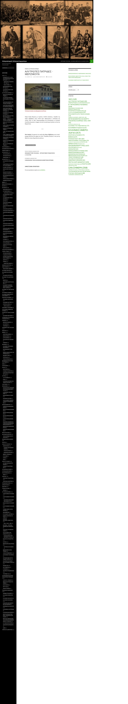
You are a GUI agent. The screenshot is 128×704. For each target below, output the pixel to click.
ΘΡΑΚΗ (72, 144)
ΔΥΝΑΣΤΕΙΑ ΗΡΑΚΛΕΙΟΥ (8, 210)
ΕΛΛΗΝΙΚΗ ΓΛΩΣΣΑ (77, 128)
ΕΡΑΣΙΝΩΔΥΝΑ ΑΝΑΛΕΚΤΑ (8, 606)
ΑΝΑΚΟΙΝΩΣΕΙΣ (5, 146)
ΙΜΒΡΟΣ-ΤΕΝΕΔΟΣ (7, 454)
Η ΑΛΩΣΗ (5, 239)
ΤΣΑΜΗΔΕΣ (5, 325)
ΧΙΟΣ (4, 459)
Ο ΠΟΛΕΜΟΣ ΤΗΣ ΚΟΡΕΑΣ (8, 554)
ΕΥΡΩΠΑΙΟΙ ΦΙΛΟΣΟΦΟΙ (8, 612)
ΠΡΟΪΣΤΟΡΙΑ (5, 157)
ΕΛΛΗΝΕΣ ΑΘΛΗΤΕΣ (6, 270)
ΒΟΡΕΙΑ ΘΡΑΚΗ (6, 336)
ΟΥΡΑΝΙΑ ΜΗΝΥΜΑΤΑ (6, 471)
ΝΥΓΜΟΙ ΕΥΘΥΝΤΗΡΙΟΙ (7, 623)
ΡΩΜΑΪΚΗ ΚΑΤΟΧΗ (7, 180)
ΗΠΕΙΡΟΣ (84, 142)
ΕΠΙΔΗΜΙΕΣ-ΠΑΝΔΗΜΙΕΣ (7, 307)
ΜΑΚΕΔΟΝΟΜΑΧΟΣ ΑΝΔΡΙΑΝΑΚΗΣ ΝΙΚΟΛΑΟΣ (79, 73)
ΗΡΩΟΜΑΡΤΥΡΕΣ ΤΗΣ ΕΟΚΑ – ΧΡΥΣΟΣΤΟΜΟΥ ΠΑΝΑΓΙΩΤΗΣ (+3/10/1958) (40, 153)
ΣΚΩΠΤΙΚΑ (4, 486)
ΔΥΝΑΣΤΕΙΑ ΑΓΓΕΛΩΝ (8, 192)
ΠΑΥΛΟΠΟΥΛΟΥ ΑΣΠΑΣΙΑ (8, 339)
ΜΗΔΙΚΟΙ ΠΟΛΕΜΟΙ (7, 172)
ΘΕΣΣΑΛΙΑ (4, 330)
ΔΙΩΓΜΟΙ (5, 200)
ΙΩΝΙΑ (3, 363)
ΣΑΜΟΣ (4, 457)
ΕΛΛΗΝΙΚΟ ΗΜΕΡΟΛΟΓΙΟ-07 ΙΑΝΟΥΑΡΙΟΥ (78, 80)
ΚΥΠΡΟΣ (4, 375)
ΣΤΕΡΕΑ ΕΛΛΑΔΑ (5, 488)
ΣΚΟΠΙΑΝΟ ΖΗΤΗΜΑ (7, 398)
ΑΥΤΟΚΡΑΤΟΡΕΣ (6, 191)
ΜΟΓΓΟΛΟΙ (5, 586)
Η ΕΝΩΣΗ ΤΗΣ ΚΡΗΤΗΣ (7, 371)
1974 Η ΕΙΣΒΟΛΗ (6, 377)
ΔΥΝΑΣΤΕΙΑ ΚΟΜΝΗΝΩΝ (8, 220)
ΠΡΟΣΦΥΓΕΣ (72, 165)
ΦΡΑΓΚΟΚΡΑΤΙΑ (6, 247)
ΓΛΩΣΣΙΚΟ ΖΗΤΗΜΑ (7, 255)
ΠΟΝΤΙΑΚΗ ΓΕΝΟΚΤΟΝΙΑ (75, 164)
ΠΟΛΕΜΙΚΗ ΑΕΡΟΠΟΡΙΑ (8, 299)
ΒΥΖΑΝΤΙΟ (71, 112)
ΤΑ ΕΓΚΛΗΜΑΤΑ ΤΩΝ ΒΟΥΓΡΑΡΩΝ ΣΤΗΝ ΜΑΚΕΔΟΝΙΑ (8, 401)
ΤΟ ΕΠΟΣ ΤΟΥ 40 (72, 169)
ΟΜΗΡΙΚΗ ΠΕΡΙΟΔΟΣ (7, 173)
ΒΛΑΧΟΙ (3, 185)
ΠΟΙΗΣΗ (4, 261)
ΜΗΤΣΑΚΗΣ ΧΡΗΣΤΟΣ (6, 434)
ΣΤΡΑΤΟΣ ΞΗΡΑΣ (6, 304)
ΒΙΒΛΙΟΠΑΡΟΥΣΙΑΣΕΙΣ (6, 184)
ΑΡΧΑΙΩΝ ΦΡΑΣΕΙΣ (7, 253)
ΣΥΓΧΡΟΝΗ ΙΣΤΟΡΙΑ (6, 491)
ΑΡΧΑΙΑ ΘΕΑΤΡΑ (6, 154)
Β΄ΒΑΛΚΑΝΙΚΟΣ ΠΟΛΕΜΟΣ (8, 503)
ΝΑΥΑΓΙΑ (4, 442)
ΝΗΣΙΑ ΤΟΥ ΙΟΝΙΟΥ (6, 461)
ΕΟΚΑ (72, 137)
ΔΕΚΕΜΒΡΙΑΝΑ (6, 512)
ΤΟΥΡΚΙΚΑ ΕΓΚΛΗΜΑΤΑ (8, 546)
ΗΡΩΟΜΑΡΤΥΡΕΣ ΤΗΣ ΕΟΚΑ (8, 327)
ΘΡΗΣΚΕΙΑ (80, 143)
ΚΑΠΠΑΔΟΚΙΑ (5, 365)
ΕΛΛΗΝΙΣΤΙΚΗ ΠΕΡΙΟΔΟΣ (8, 161)
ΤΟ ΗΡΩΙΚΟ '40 (6, 573)
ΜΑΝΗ (4, 474)
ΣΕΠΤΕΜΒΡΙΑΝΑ (6, 567)
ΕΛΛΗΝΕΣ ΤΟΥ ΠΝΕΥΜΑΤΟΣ (78, 125)
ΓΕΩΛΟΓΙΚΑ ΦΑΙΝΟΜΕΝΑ (7, 249)
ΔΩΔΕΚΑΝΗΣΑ (80, 112)
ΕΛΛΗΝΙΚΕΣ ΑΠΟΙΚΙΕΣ (6, 292)
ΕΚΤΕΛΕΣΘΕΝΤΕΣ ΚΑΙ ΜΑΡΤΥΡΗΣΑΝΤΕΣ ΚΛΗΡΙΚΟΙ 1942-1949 (79, 120)
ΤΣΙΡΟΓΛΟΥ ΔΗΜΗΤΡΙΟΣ (7, 629)
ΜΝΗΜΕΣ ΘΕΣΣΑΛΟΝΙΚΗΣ (7, 439)
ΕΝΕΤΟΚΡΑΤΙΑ (6, 369)
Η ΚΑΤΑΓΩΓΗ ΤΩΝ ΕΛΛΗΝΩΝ (74, 142)
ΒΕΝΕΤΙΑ (5, 280)
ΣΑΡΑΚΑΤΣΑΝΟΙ (5, 484)
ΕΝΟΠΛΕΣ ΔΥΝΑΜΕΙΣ (76, 135)
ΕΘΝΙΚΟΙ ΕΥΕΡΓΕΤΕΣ (6, 265)
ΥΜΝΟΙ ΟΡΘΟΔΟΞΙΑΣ (7, 359)
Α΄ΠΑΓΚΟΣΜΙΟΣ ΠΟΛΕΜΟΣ (8, 496)
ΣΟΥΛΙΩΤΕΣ (5, 324)
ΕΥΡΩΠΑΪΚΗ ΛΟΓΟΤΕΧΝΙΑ (8, 609)
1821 (72, 99)
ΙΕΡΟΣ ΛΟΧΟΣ (6, 305)
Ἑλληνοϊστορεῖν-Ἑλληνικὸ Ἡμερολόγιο (14, 61)
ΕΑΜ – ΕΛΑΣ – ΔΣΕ (7, 523)
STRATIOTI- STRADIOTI (7, 580)
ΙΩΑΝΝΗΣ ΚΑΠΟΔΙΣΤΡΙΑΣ (8, 538)
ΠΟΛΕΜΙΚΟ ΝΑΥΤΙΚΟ (7, 302)
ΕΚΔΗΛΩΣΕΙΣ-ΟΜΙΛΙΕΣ (7, 268)
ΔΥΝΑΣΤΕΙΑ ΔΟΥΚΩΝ (7, 208)
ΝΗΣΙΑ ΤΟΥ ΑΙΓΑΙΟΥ (6, 444)
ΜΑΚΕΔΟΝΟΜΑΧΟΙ (76, 152)
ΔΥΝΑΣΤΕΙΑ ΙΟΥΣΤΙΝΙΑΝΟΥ (8, 215)
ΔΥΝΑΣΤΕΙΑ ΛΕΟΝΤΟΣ (7, 223)
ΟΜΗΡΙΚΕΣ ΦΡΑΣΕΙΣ (76, 160)
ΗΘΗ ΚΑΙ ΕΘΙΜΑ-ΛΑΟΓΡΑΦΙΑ (78, 140)
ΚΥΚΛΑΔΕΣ (5, 456)
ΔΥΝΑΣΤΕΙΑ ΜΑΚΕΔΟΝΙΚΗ (8, 225)
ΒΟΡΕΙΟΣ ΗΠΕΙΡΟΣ (74, 109)
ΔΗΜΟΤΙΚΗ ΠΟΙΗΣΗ (8, 263)
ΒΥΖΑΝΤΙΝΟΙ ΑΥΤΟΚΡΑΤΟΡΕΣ (77, 110)
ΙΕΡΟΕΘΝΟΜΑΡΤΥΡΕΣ (78, 145)
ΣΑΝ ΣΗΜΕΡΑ (77, 167)
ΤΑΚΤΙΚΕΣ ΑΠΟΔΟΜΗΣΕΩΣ (8, 570)
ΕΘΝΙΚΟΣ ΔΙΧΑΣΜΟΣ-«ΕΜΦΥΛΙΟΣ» (77, 117)
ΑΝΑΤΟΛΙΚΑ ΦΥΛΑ (7, 189)
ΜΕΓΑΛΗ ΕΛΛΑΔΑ (6, 432)
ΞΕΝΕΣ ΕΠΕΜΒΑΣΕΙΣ (75, 157)
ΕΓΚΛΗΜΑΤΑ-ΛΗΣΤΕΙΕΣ (8, 514)
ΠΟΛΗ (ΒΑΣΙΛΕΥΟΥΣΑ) (7, 241)
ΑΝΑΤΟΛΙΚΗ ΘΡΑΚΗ (7, 334)
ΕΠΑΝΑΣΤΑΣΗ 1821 (76, 139)
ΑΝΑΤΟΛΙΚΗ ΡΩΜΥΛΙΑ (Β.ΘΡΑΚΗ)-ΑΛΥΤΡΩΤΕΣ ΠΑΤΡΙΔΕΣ (8, 110)
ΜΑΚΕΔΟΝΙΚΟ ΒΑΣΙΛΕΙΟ (8, 169)
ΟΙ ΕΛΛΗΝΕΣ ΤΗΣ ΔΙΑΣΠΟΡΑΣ (75, 158)
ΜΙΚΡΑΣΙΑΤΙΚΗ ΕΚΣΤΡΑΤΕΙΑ (76, 154)
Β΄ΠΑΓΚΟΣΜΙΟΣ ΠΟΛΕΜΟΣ (8, 506)
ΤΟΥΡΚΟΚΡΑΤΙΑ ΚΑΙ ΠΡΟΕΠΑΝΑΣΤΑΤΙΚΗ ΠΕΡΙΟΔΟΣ (79, 172)
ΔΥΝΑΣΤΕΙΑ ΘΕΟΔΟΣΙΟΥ (8, 212)
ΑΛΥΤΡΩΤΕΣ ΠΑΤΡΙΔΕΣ (30, 145)
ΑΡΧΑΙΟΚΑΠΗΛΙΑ (6, 155)
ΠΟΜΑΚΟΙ (5, 342)
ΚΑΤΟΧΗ (72, 147)
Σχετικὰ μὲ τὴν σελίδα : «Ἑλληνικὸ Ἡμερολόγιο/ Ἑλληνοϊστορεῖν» (75, 61)
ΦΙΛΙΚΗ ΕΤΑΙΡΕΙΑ (6, 588)
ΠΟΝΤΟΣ (86, 164)
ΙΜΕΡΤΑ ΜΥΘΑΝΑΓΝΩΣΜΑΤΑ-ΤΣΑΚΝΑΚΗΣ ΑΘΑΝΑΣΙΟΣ (8, 615)
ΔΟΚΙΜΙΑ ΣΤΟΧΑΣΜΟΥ (7, 593)
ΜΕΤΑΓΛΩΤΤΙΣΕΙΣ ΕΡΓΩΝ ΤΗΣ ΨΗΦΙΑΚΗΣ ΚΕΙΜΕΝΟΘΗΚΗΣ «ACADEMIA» (8, 620)
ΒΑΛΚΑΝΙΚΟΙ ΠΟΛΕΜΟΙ (75, 108)
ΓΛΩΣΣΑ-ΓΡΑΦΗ (5, 251)
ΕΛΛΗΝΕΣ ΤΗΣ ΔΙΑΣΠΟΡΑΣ (7, 277)
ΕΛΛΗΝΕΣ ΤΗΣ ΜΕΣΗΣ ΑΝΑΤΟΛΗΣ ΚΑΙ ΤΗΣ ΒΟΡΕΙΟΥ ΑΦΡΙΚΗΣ (8, 286)
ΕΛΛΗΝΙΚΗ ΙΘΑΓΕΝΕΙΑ (7, 315)
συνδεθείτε (42, 170)
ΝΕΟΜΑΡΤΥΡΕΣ (6, 355)
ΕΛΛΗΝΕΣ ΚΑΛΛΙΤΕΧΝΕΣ (7, 272)
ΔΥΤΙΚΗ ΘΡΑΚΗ (6, 337)
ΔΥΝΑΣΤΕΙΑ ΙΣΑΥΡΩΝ (7, 218)
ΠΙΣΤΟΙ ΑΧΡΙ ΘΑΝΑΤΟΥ (78, 162)
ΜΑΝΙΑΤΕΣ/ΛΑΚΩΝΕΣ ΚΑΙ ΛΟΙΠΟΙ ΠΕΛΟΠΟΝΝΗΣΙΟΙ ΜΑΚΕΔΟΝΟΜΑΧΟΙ (8, 423)
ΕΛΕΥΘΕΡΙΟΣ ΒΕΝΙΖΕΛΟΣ (74, 124)
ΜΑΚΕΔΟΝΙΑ (73, 149)
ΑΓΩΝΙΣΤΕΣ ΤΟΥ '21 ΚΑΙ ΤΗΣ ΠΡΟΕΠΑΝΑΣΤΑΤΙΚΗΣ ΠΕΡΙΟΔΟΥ (8, 79)
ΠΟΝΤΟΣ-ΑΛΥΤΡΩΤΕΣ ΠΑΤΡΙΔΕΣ (32, 68)
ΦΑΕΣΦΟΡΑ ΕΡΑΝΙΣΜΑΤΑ (8, 624)
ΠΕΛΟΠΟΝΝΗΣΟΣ (6, 472)
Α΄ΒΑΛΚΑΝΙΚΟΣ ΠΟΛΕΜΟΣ (8, 493)
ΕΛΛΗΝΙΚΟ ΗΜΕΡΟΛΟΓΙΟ (39, 76)
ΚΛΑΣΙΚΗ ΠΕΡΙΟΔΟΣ (7, 167)
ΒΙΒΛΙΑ (3, 182)
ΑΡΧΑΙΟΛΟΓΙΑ (84, 103)
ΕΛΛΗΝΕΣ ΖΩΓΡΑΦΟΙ (7, 275)
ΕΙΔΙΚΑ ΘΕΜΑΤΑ (5, 266)
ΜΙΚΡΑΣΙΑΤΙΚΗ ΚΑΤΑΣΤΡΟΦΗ (77, 155)
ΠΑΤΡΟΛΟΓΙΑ (6, 357)
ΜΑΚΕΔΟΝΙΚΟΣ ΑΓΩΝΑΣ (78, 151)
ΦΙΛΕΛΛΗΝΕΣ (6, 84)
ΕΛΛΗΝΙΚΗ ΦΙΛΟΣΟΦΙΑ (8, 600)
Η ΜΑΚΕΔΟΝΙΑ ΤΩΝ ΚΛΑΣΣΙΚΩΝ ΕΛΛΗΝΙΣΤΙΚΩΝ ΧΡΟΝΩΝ (39, 159)
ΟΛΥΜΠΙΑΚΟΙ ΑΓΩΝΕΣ (6, 469)
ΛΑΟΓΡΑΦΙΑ (4, 384)
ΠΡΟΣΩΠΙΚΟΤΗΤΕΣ (6, 483)
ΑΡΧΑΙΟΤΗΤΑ (5, 159)
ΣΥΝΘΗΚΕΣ (5, 569)
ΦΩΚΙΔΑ (4, 490)
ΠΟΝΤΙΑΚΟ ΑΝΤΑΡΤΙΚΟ (8, 481)
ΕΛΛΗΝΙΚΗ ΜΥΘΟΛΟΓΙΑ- (8, 595)
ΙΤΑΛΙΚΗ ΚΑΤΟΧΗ (7, 450)
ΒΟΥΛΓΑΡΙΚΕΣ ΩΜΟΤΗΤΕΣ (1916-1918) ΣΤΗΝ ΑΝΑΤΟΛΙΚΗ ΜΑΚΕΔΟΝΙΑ (79, 77)
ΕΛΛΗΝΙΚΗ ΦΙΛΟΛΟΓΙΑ (8, 598)
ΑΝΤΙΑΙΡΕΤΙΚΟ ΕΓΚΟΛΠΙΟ (7, 148)
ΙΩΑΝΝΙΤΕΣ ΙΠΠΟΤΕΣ (8, 452)
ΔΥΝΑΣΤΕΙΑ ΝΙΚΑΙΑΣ (7, 231)
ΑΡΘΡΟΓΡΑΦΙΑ (73, 103)
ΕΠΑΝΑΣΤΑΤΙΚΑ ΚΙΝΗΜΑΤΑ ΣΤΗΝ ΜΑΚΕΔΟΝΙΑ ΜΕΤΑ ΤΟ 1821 (8, 389)
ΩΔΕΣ (4, 627)
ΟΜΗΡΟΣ (5, 259)
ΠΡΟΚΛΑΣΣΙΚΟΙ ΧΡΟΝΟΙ (8, 178)
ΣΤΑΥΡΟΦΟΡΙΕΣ (6, 243)
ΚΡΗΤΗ (79, 147)
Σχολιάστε (49, 76)
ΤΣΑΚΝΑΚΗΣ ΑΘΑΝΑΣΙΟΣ (75, 174)
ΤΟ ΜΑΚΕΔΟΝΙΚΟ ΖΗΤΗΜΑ (83, 169)
